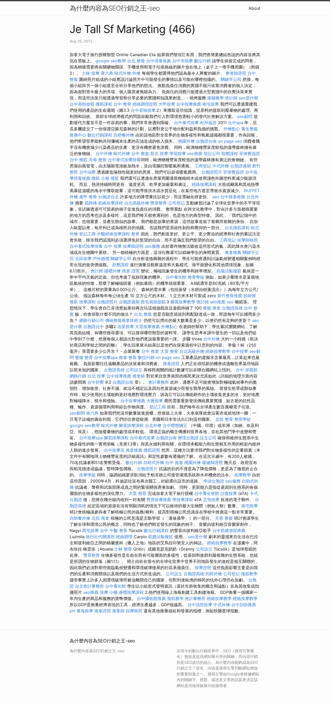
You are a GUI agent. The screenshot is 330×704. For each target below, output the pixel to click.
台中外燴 (104, 153)
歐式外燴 (122, 73)
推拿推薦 (233, 252)
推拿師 (139, 376)
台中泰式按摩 (186, 122)
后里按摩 (125, 326)
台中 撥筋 (78, 159)
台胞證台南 (206, 141)
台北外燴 (153, 425)
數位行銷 (202, 60)
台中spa (235, 122)
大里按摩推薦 (147, 326)
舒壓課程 (120, 264)
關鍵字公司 (231, 79)
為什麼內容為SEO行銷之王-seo (115, 8)
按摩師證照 (133, 246)
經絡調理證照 (145, 104)
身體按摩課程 (131, 592)
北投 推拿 (100, 518)
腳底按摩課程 (131, 425)
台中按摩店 (114, 450)
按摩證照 (203, 567)
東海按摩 (85, 610)
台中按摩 (240, 351)
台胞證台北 (108, 196)
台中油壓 (87, 172)
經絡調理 (124, 536)
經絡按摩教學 (217, 351)
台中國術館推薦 (151, 598)
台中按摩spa (106, 357)
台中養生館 (176, 277)
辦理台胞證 (188, 437)
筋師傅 (91, 202)
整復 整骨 (84, 357)
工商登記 (203, 165)
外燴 (136, 73)
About (254, 8)
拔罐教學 (215, 97)
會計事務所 (158, 382)
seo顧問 (244, 116)
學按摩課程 (182, 499)
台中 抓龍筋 (247, 369)
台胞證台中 (93, 326)
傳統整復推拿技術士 (123, 320)
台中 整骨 (122, 104)
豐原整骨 (158, 202)
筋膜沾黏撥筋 (229, 270)
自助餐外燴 (123, 135)
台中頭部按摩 (199, 604)
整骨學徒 (196, 277)
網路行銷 (78, 376)
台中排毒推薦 (158, 60)
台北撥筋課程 (237, 227)
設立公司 (208, 437)
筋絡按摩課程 (110, 202)
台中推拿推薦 (232, 196)
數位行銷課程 (99, 135)
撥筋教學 (249, 573)
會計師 (231, 97)
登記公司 (212, 153)
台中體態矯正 (175, 425)
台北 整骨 (136, 60)
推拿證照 (171, 363)
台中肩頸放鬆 (82, 104)
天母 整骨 (97, 159)
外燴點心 (232, 128)
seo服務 (152, 246)
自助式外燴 (153, 462)
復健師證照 (212, 462)
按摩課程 (87, 301)
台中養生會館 (206, 493)
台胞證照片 (211, 172)
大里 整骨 (169, 351)
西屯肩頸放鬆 (153, 301)
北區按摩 (83, 258)
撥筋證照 (152, 450)
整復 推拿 (212, 308)
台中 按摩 (113, 246)
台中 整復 (140, 153)
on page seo (230, 141)
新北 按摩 (159, 153)
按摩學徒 (87, 474)
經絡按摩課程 (204, 184)
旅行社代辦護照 (100, 536)
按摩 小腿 (109, 592)
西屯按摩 (90, 530)
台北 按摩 (96, 376)
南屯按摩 (210, 104)
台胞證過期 (240, 165)
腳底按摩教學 (182, 301)
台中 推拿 (150, 351)
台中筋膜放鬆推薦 (228, 530)
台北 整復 (143, 314)
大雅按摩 (154, 400)
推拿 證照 (131, 270)
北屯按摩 (211, 499)
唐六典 (107, 73)
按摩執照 (134, 610)
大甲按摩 (167, 104)
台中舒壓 (95, 382)
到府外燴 (213, 573)
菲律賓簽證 (249, 153)
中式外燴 (220, 165)
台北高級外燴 (136, 202)
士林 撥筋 (110, 178)
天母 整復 (224, 518)
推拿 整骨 (128, 357)
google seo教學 (111, 60)
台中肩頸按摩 (143, 110)
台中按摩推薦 (188, 104)
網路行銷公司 (91, 320)
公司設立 (134, 369)
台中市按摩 (182, 60)
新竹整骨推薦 (229, 295)
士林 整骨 (123, 549)
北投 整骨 (224, 419)
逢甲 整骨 (88, 196)
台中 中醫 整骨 (113, 530)
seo (215, 196)
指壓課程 (229, 153)
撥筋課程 (104, 104)
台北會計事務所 (89, 586)
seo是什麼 (248, 97)
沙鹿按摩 (228, 493)
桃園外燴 (186, 141)
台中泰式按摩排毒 (124, 159)
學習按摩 (177, 153)
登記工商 (87, 233)
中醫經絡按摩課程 (113, 233)
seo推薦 (194, 153)
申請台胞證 (213, 481)
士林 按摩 (91, 73)
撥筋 (96, 178)
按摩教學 (242, 474)
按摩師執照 (247, 240)
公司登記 (176, 202)
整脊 (135, 233)
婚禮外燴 (112, 270)
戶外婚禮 (101, 258)
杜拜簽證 (208, 122)
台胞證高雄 (232, 308)
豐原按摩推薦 (158, 499)
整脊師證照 (236, 73)
